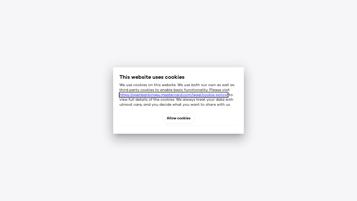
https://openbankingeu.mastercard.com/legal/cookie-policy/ (173, 94)
